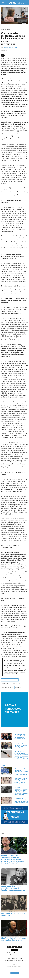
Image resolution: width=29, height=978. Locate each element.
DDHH (2, 27)
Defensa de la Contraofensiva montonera (13, 914)
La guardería (18, 687)
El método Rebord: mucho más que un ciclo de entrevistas (13, 939)
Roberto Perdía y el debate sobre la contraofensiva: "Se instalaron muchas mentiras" (13, 888)
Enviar (14, 973)
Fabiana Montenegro (10, 47)
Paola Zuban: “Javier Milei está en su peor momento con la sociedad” (20, 746)
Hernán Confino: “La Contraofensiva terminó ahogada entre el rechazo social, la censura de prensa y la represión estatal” (13, 859)
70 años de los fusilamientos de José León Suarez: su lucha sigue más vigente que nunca (21, 801)
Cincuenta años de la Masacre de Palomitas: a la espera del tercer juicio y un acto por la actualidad (21, 771)
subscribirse (14, 949)
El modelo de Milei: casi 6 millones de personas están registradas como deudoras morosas (20, 737)
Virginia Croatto (6, 683)
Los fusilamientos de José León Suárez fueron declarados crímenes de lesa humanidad (20, 781)
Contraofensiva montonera (10, 680)
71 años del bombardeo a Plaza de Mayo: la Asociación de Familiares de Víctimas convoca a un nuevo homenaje (21, 791)
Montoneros (16, 683)
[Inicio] (16, 3)
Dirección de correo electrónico (14, 966)
